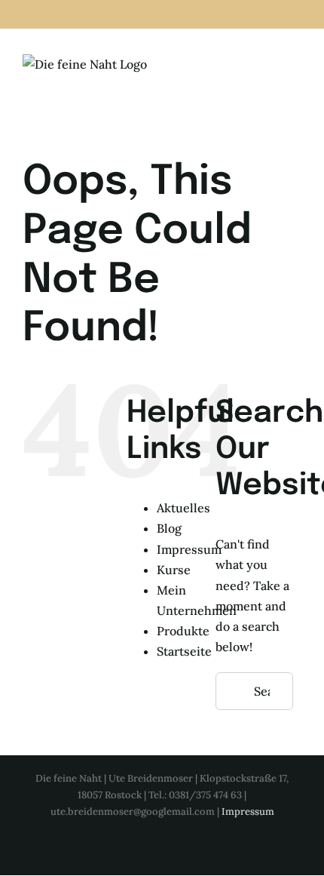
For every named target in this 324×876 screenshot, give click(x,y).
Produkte (183, 630)
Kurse (174, 569)
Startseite (184, 651)
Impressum (189, 549)
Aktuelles (183, 507)
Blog (169, 528)
